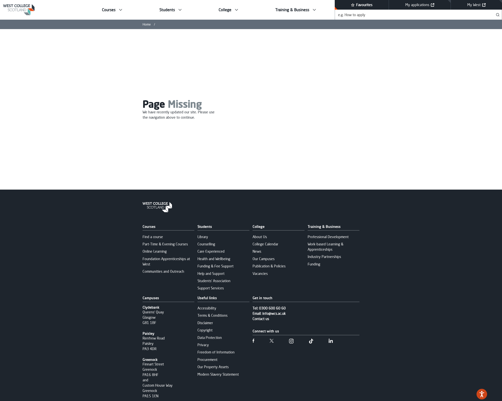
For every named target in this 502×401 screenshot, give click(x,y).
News (257, 251)
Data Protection (209, 337)
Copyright (205, 330)
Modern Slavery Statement (218, 374)
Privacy (203, 345)
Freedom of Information (216, 352)
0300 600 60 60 (272, 308)
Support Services (210, 288)
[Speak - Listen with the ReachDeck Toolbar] (482, 394)
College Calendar (265, 244)
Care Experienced (211, 251)
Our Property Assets (213, 367)
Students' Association (213, 281)
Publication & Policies (269, 266)
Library (202, 237)
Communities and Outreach (163, 271)
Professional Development (328, 237)
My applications (417, 5)
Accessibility (206, 308)
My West (474, 5)
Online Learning (155, 251)
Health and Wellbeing (213, 259)
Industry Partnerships (324, 256)
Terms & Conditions (212, 315)
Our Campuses (264, 259)
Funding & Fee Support (215, 266)
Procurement (207, 359)
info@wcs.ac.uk (274, 313)
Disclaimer (205, 323)
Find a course (153, 237)
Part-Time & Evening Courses (165, 244)
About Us (260, 237)
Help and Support (211, 273)
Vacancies (260, 273)
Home (147, 24)
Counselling (206, 244)
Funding (314, 264)
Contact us (261, 319)
